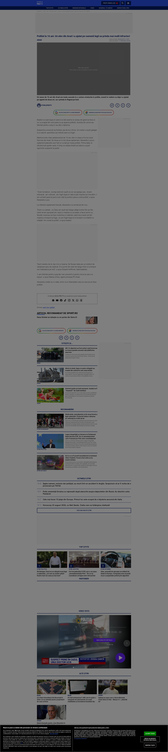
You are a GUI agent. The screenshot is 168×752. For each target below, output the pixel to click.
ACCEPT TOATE (150, 733)
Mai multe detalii (54, 733)
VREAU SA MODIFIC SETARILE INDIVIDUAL (150, 739)
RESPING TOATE (150, 745)
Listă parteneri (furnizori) (80, 738)
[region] (84, 738)
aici (22, 743)
